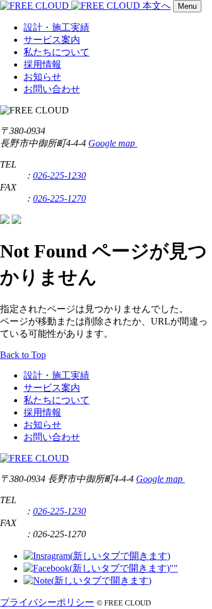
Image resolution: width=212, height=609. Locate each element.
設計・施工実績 (57, 27)
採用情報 (42, 64)
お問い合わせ (52, 89)
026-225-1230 (59, 175)
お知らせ (42, 77)
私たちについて (57, 52)
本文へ (157, 6)
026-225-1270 (59, 198)
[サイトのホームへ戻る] (71, 6)
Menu (187, 6)
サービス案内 (52, 40)
